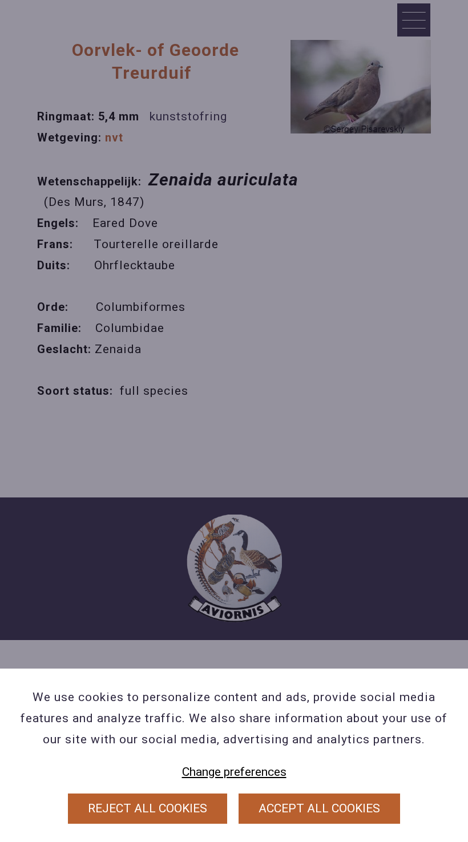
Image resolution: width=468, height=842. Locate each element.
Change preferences (234, 772)
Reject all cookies (147, 808)
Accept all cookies (319, 808)
